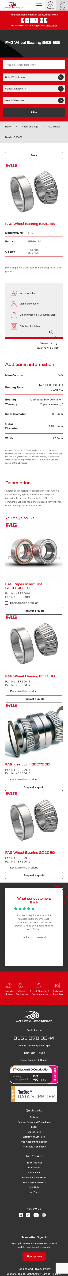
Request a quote (34, 611)
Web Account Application (34, 1141)
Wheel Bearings (29, 126)
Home (8, 126)
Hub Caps (34, 1192)
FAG (60, 375)
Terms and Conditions (34, 1146)
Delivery (34, 1117)
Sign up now (34, 1256)
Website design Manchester (24, 1274)
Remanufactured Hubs (34, 1177)
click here (51, 25)
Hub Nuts (34, 1187)
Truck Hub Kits (34, 1162)
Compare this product (24, 603)
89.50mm (57, 414)
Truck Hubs (34, 1167)
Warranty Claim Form (34, 1136)
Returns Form (34, 1131)
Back (34, 155)
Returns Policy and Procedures (34, 1122)
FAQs (34, 1127)
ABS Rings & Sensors (34, 1182)
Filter (34, 112)
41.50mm (57, 438)
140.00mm (56, 426)
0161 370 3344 (34, 1037)
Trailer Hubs (34, 1172)
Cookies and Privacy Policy (34, 1269)
